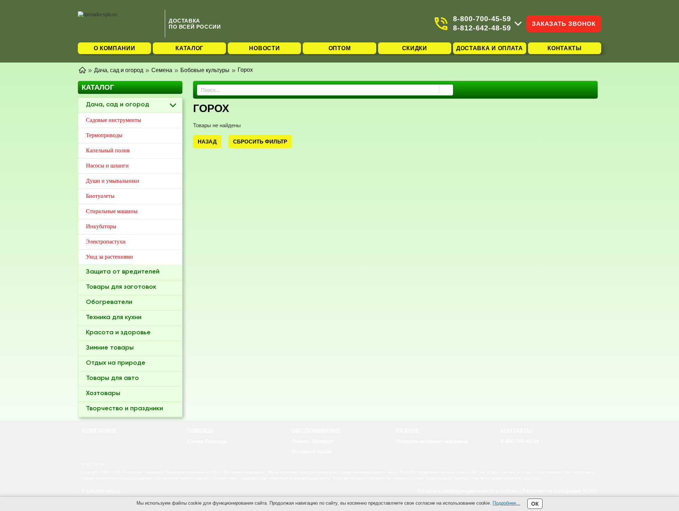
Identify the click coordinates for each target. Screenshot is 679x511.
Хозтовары (103, 393)
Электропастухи (106, 242)
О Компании (114, 48)
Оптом (340, 48)
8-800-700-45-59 (482, 19)
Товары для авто (112, 378)
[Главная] (82, 69)
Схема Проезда (207, 441)
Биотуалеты (100, 196)
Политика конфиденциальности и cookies (467, 491)
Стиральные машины (112, 211)
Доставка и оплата (489, 48)
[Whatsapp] (505, 451)
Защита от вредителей (122, 272)
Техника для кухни (113, 317)
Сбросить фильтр (260, 142)
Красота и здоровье (118, 332)
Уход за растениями (109, 257)
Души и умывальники (112, 181)
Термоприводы (104, 135)
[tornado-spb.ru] (119, 23)
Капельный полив (108, 150)
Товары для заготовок (121, 287)
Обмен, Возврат (312, 441)
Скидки (414, 48)
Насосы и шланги (107, 166)
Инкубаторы (101, 226)
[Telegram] (513, 451)
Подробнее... (506, 503)
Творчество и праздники (124, 408)
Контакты (564, 48)
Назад (207, 142)
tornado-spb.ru (103, 491)
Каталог (189, 48)
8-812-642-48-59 (482, 28)
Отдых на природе (115, 363)
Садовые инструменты (113, 120)
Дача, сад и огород (117, 104)
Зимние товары (110, 348)
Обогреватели (109, 302)
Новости (264, 48)
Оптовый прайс (312, 451)
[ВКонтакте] (522, 451)
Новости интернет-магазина (432, 441)
